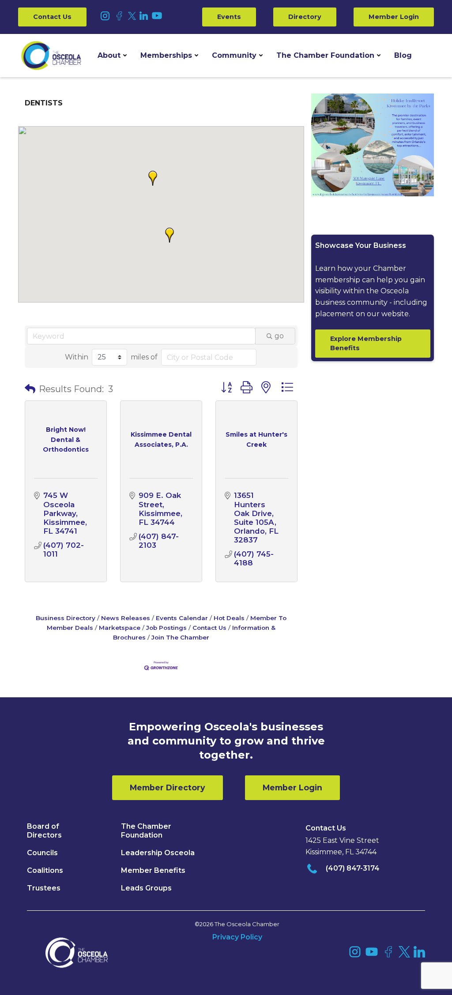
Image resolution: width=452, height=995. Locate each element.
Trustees (43, 888)
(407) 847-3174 (353, 868)
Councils (42, 853)
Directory (304, 17)
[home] (51, 55)
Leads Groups (146, 888)
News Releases (125, 617)
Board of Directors (44, 830)
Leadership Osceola (158, 853)
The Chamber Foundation (325, 55)
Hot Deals (229, 617)
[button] (112, 55)
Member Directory (167, 787)
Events (229, 17)
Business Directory (65, 617)
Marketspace (119, 627)
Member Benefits (153, 870)
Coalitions (45, 870)
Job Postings (166, 627)
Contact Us (52, 17)
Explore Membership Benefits (366, 343)
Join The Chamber (180, 637)
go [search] (279, 336)
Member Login (394, 17)
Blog (403, 55)
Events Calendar (182, 617)
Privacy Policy (237, 937)
